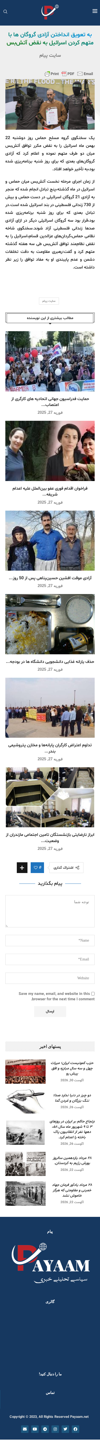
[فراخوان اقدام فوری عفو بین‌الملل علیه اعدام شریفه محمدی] (50, 451)
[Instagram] (55, 1429)
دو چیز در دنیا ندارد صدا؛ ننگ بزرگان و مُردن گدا (72, 1098)
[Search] (5, 12)
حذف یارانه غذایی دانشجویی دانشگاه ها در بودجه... (50, 662)
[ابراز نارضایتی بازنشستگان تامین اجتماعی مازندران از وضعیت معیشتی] (50, 797)
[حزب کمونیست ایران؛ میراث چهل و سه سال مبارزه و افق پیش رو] (25, 1071)
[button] (11, 1336)
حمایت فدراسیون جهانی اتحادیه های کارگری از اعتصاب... (50, 402)
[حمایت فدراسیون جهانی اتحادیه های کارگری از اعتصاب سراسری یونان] (50, 361)
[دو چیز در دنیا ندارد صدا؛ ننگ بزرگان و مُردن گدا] (25, 1101)
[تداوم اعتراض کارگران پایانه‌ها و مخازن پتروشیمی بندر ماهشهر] (50, 708)
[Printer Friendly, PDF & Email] (69, 74)
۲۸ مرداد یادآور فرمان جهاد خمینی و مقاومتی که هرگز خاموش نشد (72, 1190)
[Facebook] (75, 1429)
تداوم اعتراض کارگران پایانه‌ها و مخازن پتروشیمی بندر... (50, 748)
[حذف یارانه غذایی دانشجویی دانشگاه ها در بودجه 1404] (50, 624)
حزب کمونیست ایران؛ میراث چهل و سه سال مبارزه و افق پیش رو (72, 1068)
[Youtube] (35, 1429)
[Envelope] (25, 1429)
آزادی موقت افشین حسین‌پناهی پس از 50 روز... (50, 578)
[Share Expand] (22, 867)
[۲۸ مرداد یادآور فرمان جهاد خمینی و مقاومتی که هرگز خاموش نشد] (25, 1193)
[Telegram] (45, 1429)
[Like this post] (36, 868)
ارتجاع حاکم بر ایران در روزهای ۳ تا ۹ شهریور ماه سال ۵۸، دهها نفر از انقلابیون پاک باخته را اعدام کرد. (72, 1129)
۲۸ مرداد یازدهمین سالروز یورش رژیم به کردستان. (72, 1161)
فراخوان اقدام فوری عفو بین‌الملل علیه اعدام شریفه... (50, 491)
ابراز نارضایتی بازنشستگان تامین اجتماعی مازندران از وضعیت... (50, 838)
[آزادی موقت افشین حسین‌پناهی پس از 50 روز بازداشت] (50, 541)
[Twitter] (65, 1429)
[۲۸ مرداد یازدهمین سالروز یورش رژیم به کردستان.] (25, 1164)
